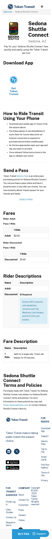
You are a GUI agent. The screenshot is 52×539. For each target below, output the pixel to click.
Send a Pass (22, 176)
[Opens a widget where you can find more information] (39, 534)
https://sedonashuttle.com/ (16, 405)
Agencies (7, 12)
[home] (21, 7)
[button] (42, 6)
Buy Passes (26, 534)
